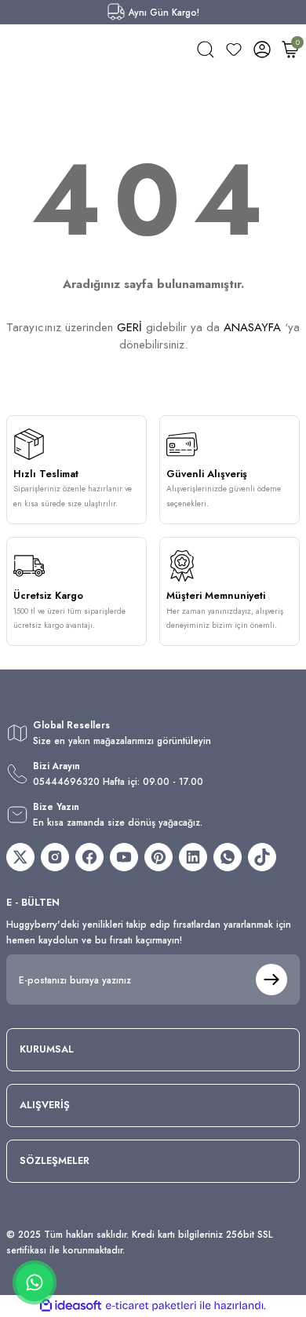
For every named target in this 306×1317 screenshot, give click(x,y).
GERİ (129, 327)
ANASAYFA (252, 327)
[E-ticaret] (151, 1306)
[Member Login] (262, 49)
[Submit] (271, 979)
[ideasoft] (70, 1306)
